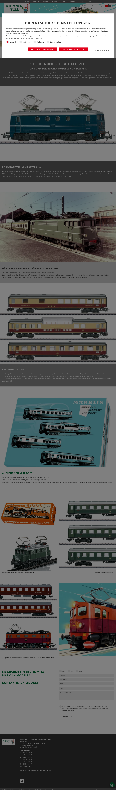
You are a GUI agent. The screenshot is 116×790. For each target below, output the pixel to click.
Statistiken (26, 42)
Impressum (106, 50)
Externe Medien (55, 42)
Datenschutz (97, 50)
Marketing (40, 42)
